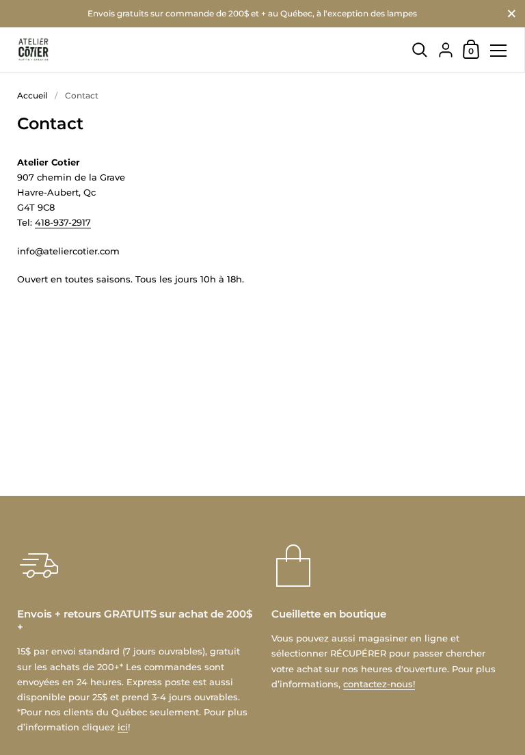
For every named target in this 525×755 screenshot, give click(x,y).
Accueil (32, 95)
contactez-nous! (379, 683)
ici (123, 726)
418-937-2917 (63, 222)
